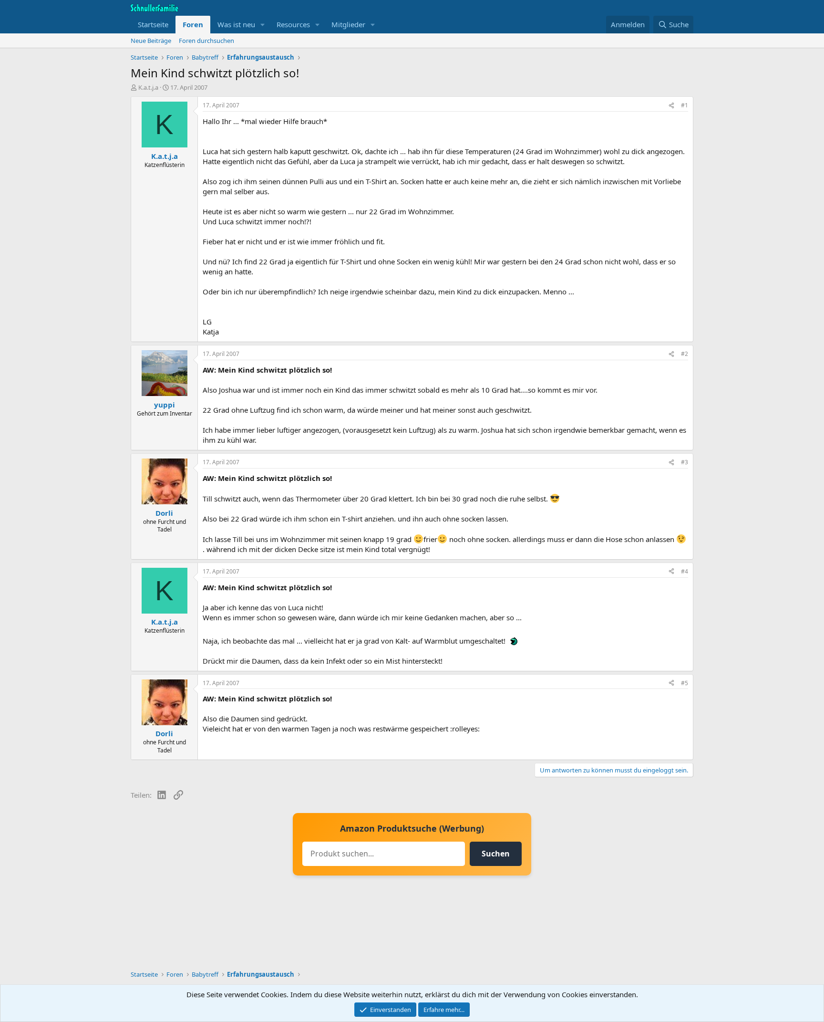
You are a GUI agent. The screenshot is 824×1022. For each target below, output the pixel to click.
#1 (684, 105)
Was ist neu (236, 24)
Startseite (153, 24)
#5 (684, 683)
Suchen (496, 853)
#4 (684, 571)
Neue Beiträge (151, 40)
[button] (262, 24)
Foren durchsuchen (206, 40)
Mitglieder (348, 24)
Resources (293, 24)
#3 (684, 462)
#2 (684, 354)
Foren (193, 24)
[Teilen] (671, 105)
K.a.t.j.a (148, 87)
